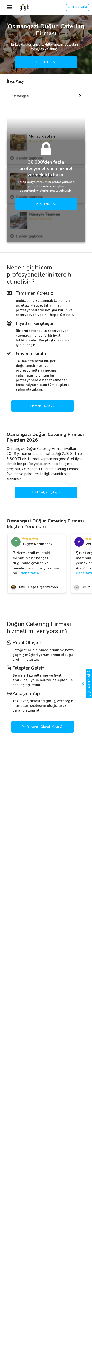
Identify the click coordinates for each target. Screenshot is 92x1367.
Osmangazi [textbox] (20, 96)
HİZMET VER (77, 7)
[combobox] (46, 96)
